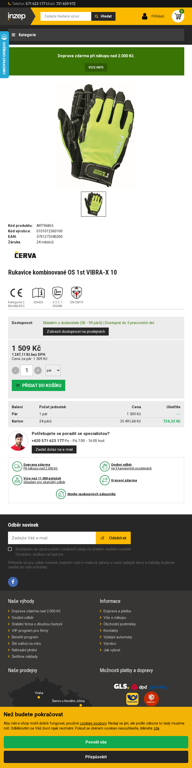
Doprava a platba (117, 611)
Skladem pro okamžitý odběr (44, 480)
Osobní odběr (23, 617)
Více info (96, 67)
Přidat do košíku (42, 385)
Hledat (106, 16)
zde (157, 728)
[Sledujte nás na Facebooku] (13, 582)
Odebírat (117, 537)
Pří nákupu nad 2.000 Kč (41, 466)
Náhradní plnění (24, 650)
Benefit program (25, 637)
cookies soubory (93, 723)
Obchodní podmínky (120, 624)
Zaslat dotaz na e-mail (54, 449)
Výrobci (110, 643)
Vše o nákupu (115, 617)
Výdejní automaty (118, 637)
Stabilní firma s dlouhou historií (37, 624)
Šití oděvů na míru (26, 643)
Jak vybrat (112, 650)
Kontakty (111, 630)
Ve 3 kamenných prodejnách (131, 466)
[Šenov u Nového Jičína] (81, 705)
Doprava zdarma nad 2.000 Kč (36, 611)
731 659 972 (66, 4)
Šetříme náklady (25, 656)
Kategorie (27, 34)
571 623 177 (35, 4)
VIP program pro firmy (30, 630)
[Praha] (39, 697)
